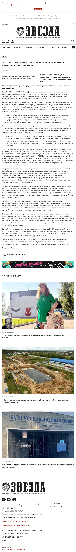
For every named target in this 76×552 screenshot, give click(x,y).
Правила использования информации (14, 521)
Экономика (29, 47)
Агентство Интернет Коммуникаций (13, 549)
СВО (44, 16)
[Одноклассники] (19, 254)
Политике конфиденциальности (12, 5)
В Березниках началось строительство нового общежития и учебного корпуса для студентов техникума (35, 401)
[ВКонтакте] (17, 254)
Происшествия (42, 47)
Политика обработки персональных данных (16, 525)
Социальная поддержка (24, 18)
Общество (17, 47)
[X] (25, 254)
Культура (55, 47)
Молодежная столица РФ (31, 16)
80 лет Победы (16, 16)
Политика (6, 47)
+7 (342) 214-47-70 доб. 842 (12, 539)
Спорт (64, 47)
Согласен (38, 9)
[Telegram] (22, 254)
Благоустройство (54, 18)
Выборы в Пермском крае (56, 16)
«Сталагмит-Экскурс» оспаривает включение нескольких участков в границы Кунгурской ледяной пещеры (38, 466)
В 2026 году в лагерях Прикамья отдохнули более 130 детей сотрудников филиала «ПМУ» (35, 337)
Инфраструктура (40, 18)
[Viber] (27, 254)
